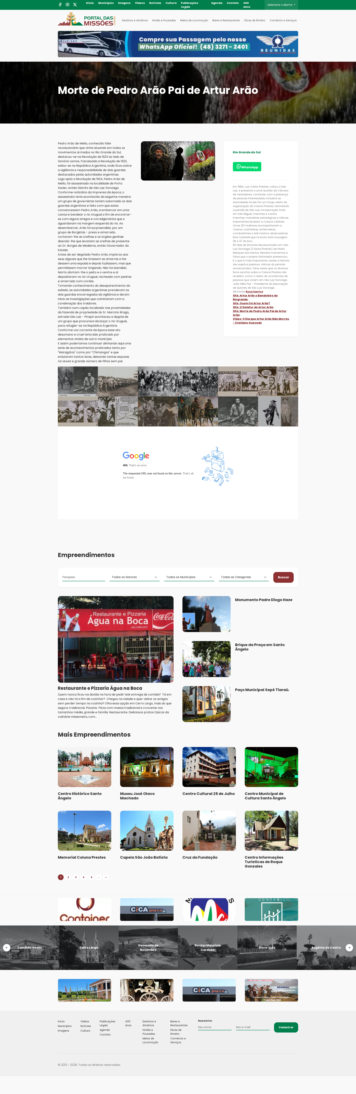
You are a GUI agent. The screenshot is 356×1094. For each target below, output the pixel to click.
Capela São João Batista (144, 857)
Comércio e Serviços (283, 20)
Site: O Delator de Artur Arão (253, 307)
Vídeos (140, 3)
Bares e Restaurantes (226, 20)
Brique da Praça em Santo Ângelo (260, 647)
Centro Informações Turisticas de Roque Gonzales (264, 862)
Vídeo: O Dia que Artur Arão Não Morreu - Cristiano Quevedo (261, 321)
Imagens (124, 3)
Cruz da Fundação (199, 857)
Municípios (106, 3)
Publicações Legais (189, 5)
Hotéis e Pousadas (164, 20)
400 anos (246, 5)
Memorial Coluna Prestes (82, 857)
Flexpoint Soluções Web (296, 1064)
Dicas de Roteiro (254, 20)
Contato (233, 3)
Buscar (283, 577)
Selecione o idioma (280, 5)
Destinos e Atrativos (135, 20)
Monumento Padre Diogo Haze (263, 599)
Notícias (155, 3)
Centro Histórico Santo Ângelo (80, 796)
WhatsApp (249, 167)
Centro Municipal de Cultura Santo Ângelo (265, 796)
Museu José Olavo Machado (137, 796)
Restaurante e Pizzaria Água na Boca (100, 688)
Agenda (216, 3)
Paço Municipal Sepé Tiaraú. (262, 689)
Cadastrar (286, 1027)
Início (90, 3)
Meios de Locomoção (194, 20)
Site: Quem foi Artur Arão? (251, 303)
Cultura (171, 3)
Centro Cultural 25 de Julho (208, 793)
